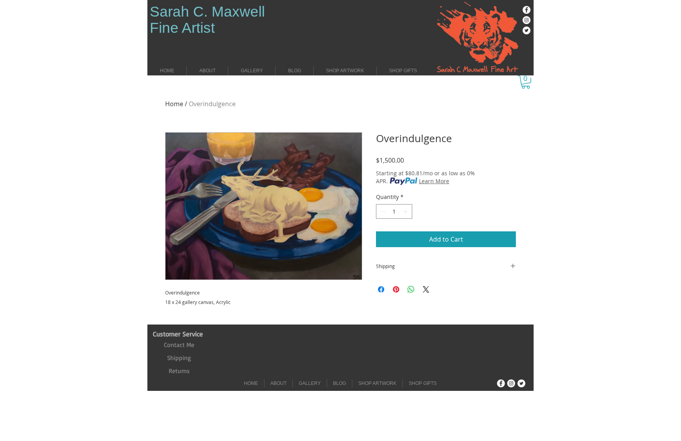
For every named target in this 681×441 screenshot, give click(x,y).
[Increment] (406, 211)
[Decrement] (382, 211)
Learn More (434, 181)
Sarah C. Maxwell (207, 12)
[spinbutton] (394, 211)
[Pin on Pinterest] (396, 289)
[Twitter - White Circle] (526, 30)
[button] (526, 82)
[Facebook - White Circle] (526, 10)
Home (174, 103)
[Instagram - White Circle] (526, 20)
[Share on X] (426, 289)
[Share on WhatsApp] (411, 289)
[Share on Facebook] (381, 289)
